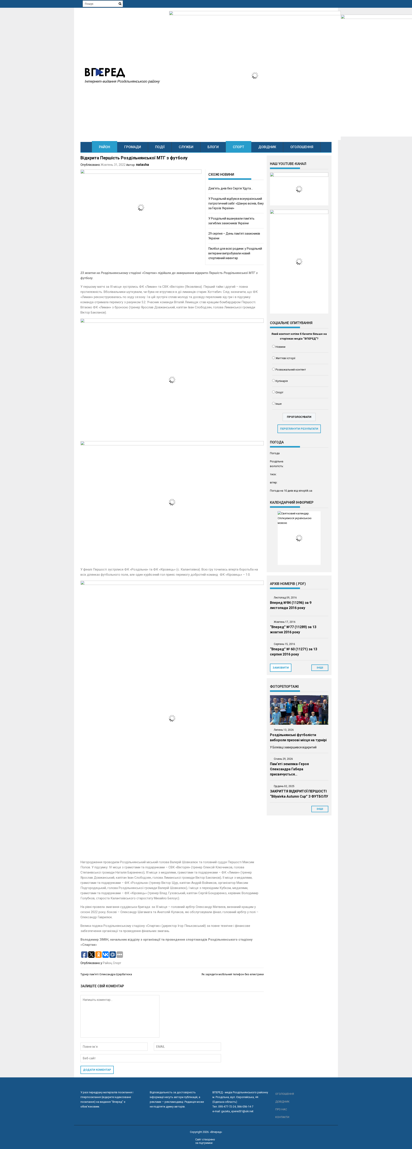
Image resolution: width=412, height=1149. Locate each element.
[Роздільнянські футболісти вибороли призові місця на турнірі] (299, 710)
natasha (142, 165)
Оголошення (301, 147)
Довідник (267, 147)
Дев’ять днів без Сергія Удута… (230, 188)
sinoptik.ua (305, 490)
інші (320, 667)
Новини (280, 346)
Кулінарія (282, 381)
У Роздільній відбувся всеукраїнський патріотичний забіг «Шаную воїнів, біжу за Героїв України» (236, 203)
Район (104, 147)
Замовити (281, 667)
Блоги (213, 147)
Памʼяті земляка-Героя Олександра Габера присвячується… (289, 769)
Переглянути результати (299, 428)
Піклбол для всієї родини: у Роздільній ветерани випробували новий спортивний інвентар (235, 253)
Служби (186, 147)
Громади (132, 147)
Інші (320, 809)
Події (160, 147)
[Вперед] (86, 147)
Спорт (238, 147)
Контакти (282, 1117)
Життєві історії (285, 358)
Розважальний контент (291, 369)
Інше (279, 403)
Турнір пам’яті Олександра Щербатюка (106, 974)
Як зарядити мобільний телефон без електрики (232, 974)
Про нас (281, 1109)
